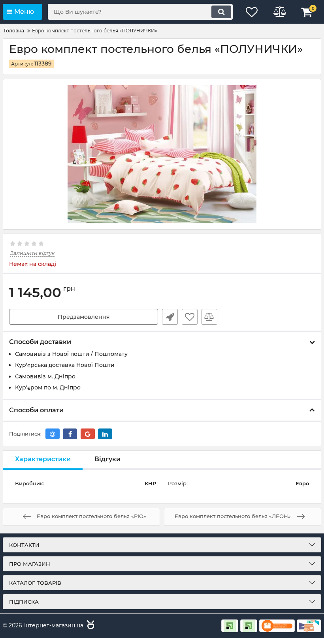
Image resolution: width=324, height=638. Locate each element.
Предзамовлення (84, 316)
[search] (221, 12)
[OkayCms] (89, 626)
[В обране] (190, 317)
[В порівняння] (209, 317)
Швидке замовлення (170, 317)
